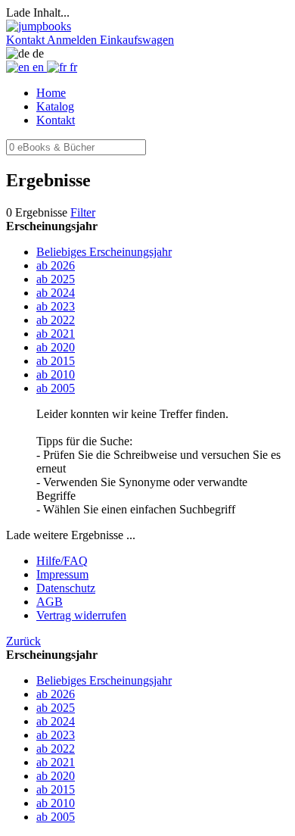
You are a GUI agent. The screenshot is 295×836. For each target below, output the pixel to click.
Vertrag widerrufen (81, 615)
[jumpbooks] (38, 26)
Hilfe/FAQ (62, 560)
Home (51, 92)
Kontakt (55, 120)
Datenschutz (65, 588)
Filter (82, 212)
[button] (26, 39)
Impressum (62, 574)
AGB (49, 601)
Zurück (23, 641)
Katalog (55, 106)
